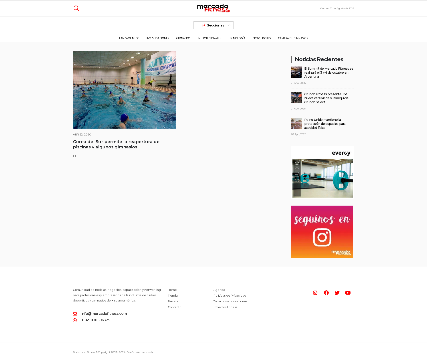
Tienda (173, 295)
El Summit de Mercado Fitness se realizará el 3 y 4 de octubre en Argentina (328, 73)
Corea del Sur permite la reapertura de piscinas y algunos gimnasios (116, 144)
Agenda (219, 289)
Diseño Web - (140, 352)
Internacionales (209, 38)
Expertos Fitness (225, 307)
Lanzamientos (129, 38)
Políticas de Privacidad (230, 295)
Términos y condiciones (230, 301)
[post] (296, 72)
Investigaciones (158, 38)
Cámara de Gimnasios (293, 38)
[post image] (124, 90)
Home (172, 289)
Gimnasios (183, 38)
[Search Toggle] (76, 8)
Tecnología (236, 38)
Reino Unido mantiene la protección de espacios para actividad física (324, 124)
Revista (173, 301)
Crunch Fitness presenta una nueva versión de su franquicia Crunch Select (326, 98)
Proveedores (262, 38)
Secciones (215, 25)
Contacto (174, 307)
